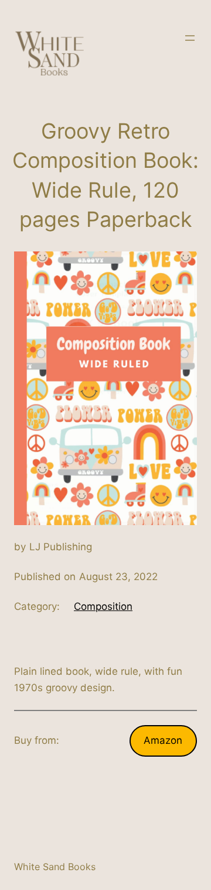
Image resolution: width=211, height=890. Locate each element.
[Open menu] (190, 38)
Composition (103, 606)
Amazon (163, 740)
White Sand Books (55, 866)
